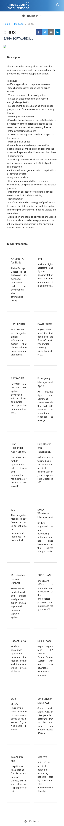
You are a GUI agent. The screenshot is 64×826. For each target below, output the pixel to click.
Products (18, 24)
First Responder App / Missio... (18, 448)
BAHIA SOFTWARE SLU (18, 38)
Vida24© (42, 756)
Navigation (33, 15)
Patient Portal (18, 641)
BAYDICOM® (45, 324)
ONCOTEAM (44, 575)
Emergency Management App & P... (45, 382)
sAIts (14, 698)
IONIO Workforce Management (45, 513)
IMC (13, 509)
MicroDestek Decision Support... (18, 579)
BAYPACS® (17, 378)
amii (40, 258)
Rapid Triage (45, 641)
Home (7, 24)
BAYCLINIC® (18, 324)
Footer (33, 821)
